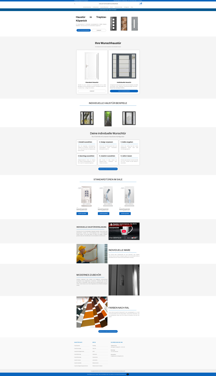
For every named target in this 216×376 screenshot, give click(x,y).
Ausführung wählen (82, 213)
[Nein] (214, 374)
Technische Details (118, 7)
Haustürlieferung (77, 354)
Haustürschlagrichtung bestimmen (81, 365)
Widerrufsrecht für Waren (97, 365)
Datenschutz (95, 357)
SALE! (111, 7)
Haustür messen (77, 360)
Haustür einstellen (77, 362)
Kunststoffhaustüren (104, 7)
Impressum (95, 354)
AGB (93, 351)
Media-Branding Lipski (120, 371)
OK (127, 374)
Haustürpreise (77, 345)
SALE (105, 86)
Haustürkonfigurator (117, 0)
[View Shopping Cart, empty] (140, 4)
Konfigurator (126, 7)
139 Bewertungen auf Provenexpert (81, 0)
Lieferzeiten (95, 360)
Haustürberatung (77, 357)
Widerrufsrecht (95, 362)
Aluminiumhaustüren (87, 7)
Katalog (94, 345)
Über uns (94, 348)
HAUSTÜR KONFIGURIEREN (108, 4)
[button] (74, 4)
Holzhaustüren (96, 7)
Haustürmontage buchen (79, 351)
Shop (132, 7)
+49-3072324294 (114, 351)
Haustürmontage (77, 348)
